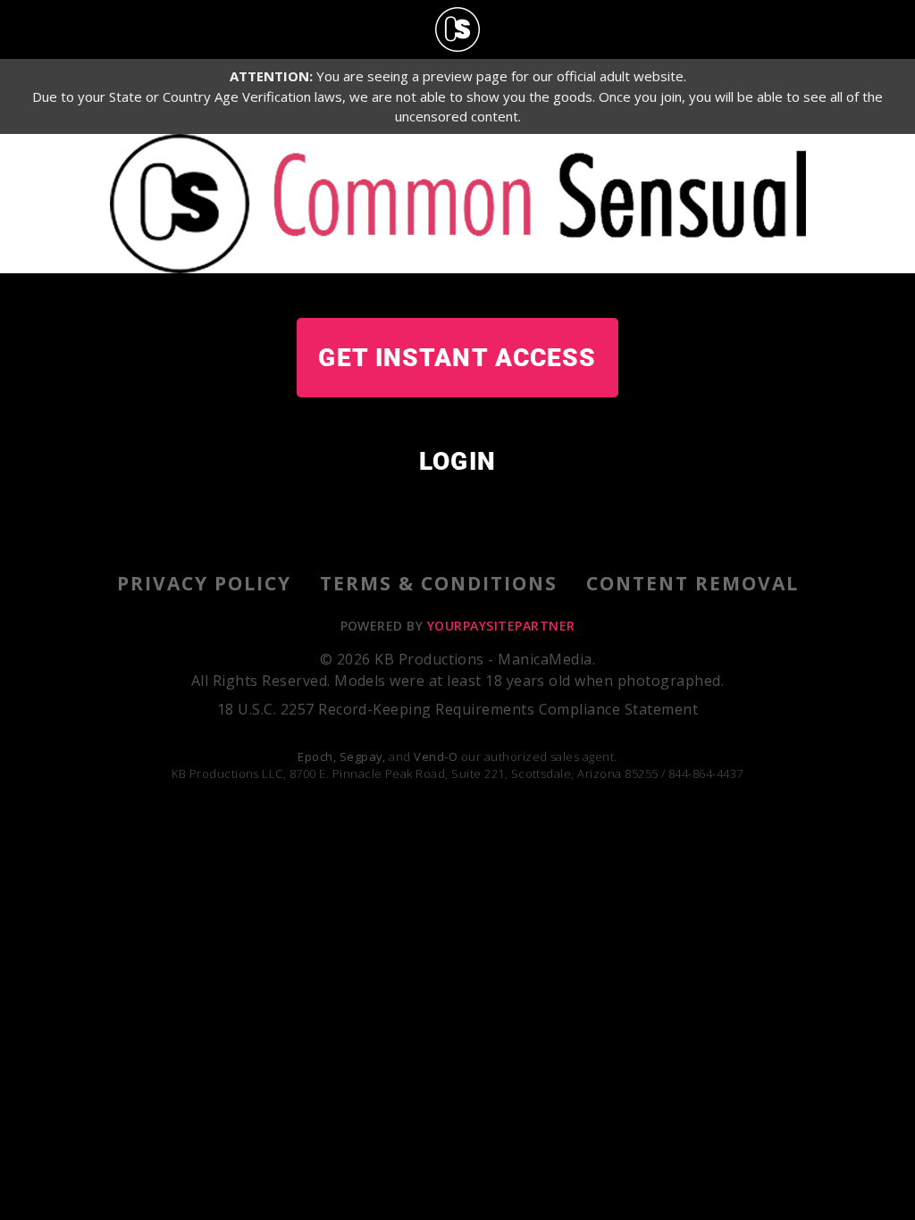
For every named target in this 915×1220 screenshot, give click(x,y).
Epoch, (317, 756)
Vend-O (436, 756)
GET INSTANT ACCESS (457, 357)
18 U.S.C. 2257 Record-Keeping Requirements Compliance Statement (457, 709)
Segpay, (363, 756)
